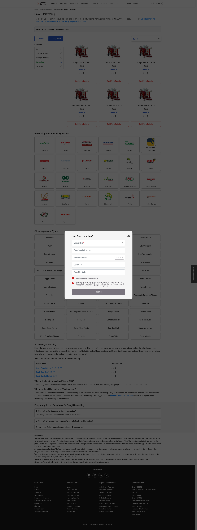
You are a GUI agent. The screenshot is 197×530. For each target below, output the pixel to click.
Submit (98, 292)
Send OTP (119, 257)
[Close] (129, 236)
